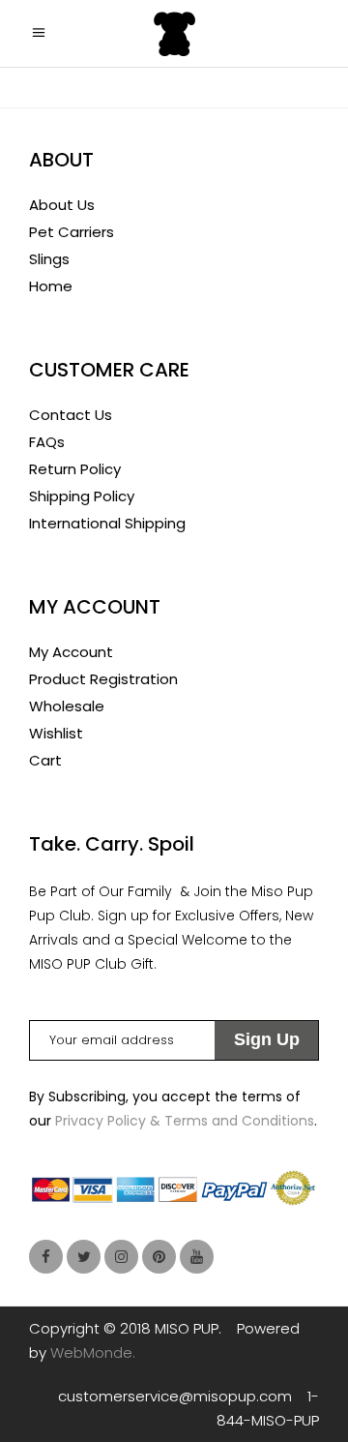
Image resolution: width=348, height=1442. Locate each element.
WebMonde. (92, 1352)
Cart (45, 760)
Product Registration (103, 679)
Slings (49, 259)
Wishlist (56, 733)
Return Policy (75, 469)
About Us (62, 205)
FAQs (47, 442)
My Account (71, 652)
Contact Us (70, 415)
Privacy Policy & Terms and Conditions (184, 1120)
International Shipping (107, 523)
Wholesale (66, 706)
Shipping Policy (81, 496)
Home (50, 286)
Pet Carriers (71, 232)
